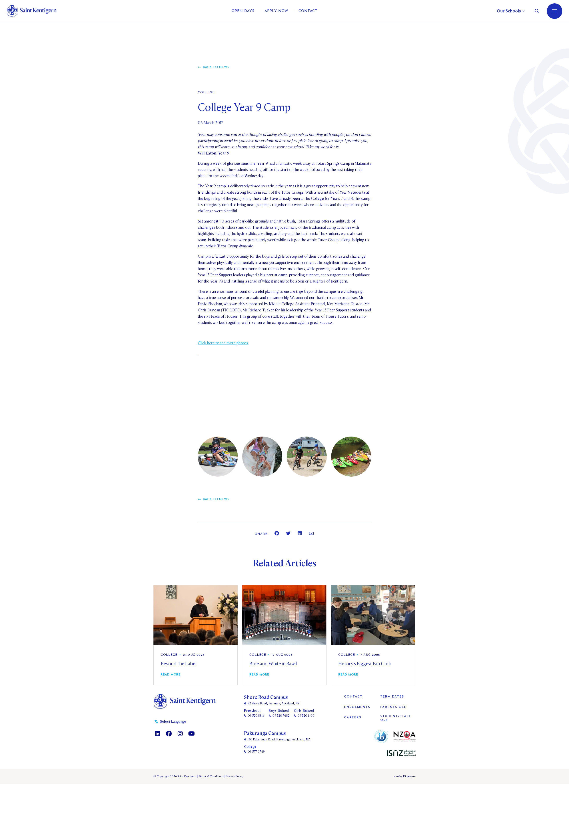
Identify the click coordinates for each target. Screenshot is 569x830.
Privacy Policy (233, 776)
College (206, 92)
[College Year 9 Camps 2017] (198, 353)
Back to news (216, 67)
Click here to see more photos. (223, 343)
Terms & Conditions (210, 776)
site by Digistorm (405, 776)
